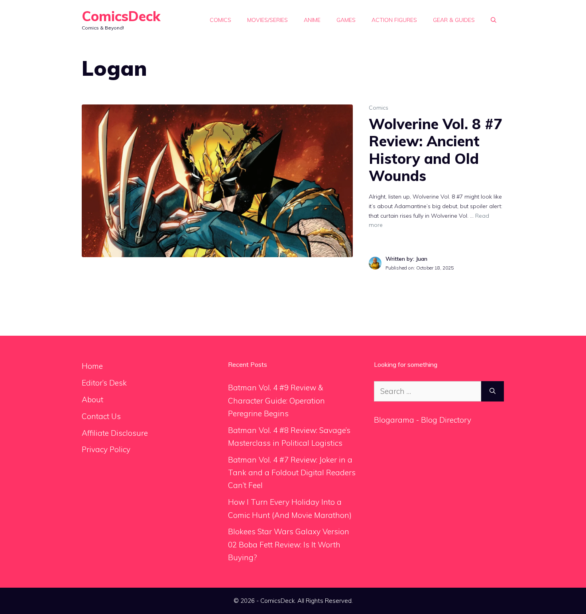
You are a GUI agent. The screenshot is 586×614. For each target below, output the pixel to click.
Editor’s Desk (104, 383)
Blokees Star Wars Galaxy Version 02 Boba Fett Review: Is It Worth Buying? (288, 544)
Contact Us (101, 416)
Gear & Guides (454, 20)
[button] (493, 20)
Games (346, 20)
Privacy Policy (106, 449)
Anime (312, 20)
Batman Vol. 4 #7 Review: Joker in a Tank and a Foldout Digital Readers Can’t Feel (292, 472)
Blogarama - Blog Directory (422, 420)
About (92, 399)
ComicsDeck (121, 16)
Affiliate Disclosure (115, 433)
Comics (220, 20)
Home (92, 366)
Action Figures (394, 20)
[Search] (492, 391)
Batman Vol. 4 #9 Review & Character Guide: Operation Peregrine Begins (276, 400)
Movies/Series (267, 20)
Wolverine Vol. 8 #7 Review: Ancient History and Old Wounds (435, 150)
